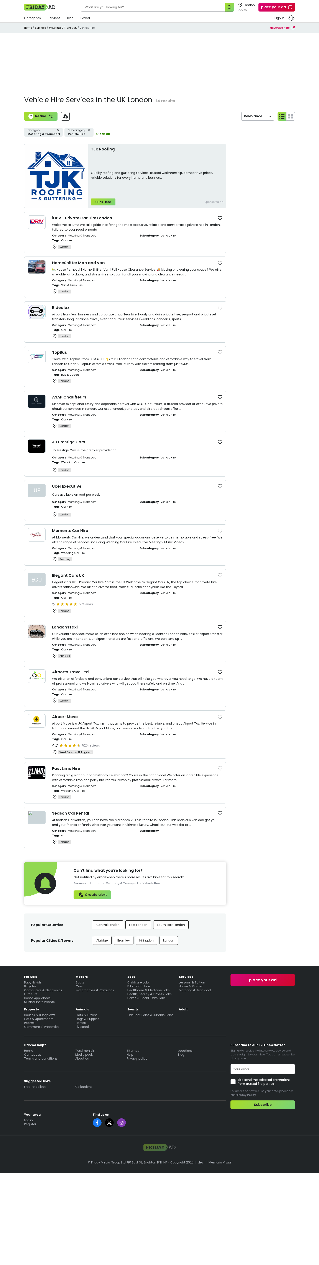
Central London (108, 925)
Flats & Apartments (38, 1019)
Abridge (102, 940)
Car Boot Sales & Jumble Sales (150, 1015)
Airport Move (65, 716)
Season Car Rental (70, 813)
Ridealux (60, 307)
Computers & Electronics (43, 990)
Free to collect (35, 1087)
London (168, 940)
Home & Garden (191, 986)
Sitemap (133, 1050)
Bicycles (30, 986)
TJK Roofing (103, 149)
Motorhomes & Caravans (95, 990)
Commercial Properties (41, 1027)
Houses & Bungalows (39, 1015)
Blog (70, 18)
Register (30, 1124)
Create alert (96, 894)
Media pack (84, 1054)
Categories (32, 18)
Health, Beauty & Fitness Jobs (149, 994)
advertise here (280, 28)
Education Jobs (138, 986)
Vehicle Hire (76, 132)
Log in (28, 1120)
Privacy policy (137, 1058)
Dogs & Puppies (87, 1019)
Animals (82, 1009)
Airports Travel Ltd (70, 672)
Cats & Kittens (86, 1015)
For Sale (30, 977)
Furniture (31, 994)
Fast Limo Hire (66, 768)
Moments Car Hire (70, 530)
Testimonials (85, 1050)
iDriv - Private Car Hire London (82, 218)
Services (54, 18)
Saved (85, 18)
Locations (185, 1050)
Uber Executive (66, 486)
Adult (183, 1009)
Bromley (123, 940)
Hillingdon (146, 940)
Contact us (32, 1054)
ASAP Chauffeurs (69, 397)
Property (31, 1009)
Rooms (29, 1023)
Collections (83, 1087)
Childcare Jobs (138, 982)
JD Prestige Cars (68, 442)
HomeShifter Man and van (78, 262)
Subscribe (263, 1104)
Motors (82, 977)
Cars (79, 986)
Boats (80, 982)
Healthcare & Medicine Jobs (148, 990)
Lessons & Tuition (192, 982)
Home (28, 28)
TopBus (59, 352)
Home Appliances (37, 998)
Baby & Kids (32, 982)
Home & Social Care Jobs (146, 998)
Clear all (103, 134)
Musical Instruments (39, 1002)
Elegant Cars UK (68, 575)
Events (133, 1009)
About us (82, 1058)
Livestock (83, 1027)
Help (130, 1054)
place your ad (273, 7)
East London (138, 925)
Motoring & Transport (63, 28)
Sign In (279, 18)
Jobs (131, 977)
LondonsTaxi (65, 627)
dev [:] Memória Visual (215, 1162)
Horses (81, 1023)
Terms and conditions (40, 1058)
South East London (171, 925)
